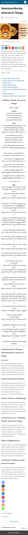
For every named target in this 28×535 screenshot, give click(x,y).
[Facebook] (3, 49)
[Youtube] (23, 49)
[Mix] (3, 506)
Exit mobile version (14, 533)
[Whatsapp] (19, 49)
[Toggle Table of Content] (2, 76)
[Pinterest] (13, 49)
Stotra (8, 513)
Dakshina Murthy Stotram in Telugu (11, 78)
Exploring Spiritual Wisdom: (9, 85)
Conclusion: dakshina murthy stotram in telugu (13, 96)
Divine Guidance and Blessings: (10, 87)
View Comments (14, 521)
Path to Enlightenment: (8, 93)
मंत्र (12, 513)
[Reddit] (9, 49)
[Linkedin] (3, 494)
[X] (6, 49)
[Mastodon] (16, 49)
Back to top (24, 528)
